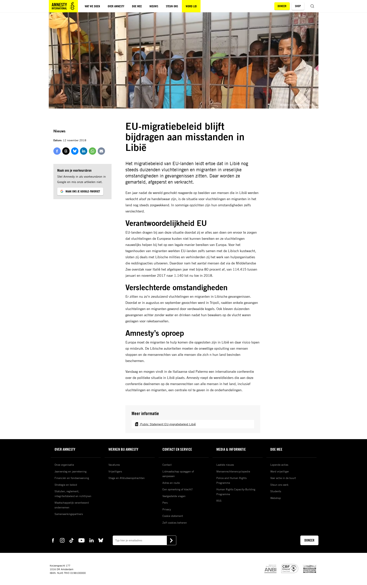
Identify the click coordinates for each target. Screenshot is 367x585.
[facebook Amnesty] (53, 540)
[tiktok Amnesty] (71, 540)
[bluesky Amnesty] (100, 540)
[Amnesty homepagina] (63, 6)
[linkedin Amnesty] (91, 540)
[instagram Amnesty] (62, 540)
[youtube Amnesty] (81, 540)
